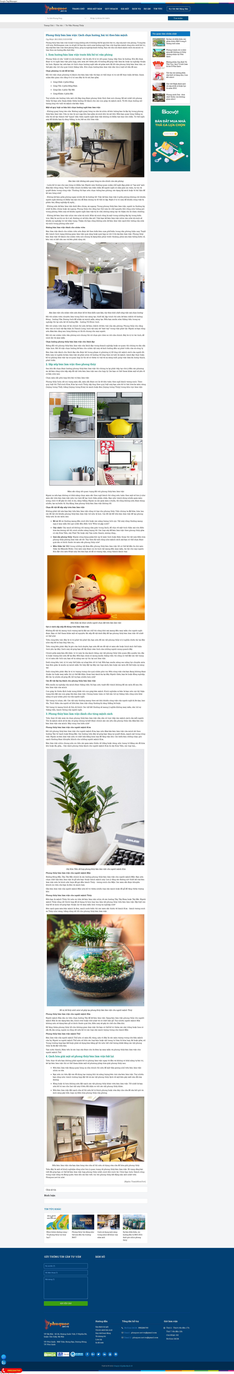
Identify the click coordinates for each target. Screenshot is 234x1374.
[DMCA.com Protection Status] (50, 1354)
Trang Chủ (49, 25)
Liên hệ (98, 1339)
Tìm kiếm (178, 18)
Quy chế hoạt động (103, 1333)
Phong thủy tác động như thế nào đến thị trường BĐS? (83, 1235)
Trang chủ (78, 8)
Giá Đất (125, 8)
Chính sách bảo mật (103, 1330)
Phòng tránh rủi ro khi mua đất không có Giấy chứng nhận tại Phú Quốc (176, 53)
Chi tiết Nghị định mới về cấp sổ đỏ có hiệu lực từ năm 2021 (176, 86)
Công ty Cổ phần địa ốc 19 (122, 1366)
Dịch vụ (136, 8)
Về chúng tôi (100, 1336)
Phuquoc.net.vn (53, 1177)
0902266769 (143, 1327)
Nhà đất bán (94, 8)
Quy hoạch (111, 8)
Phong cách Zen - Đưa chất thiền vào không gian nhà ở (175, 97)
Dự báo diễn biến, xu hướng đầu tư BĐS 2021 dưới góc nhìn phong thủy (132, 1236)
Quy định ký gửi (102, 1327)
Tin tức (158, 8)
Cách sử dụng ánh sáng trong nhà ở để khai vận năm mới (107, 1235)
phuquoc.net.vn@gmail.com (144, 1332)
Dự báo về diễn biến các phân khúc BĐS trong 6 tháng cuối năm (176, 41)
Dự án (147, 8)
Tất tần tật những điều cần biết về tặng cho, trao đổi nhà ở (177, 75)
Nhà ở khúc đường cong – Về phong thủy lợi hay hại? (57, 1235)
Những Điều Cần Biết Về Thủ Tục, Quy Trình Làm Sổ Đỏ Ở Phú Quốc (177, 64)
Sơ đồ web (99, 1342)
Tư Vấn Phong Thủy (74, 25)
